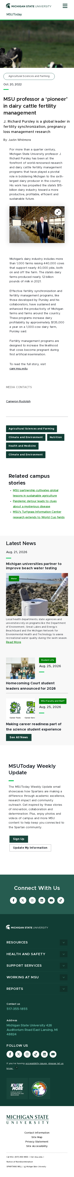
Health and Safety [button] (26, 954)
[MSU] (37, 930)
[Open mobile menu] (65, 6)
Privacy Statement (37, 1142)
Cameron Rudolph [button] (18, 401)
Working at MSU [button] (23, 977)
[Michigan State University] (28, 5)
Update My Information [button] (30, 847)
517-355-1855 (17, 1009)
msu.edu (39, 1157)
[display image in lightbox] (37, 224)
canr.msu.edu (18, 368)
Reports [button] (15, 989)
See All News (19, 737)
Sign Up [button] (18, 839)
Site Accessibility (37, 1146)
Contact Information (37, 1133)
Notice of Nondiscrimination (20, 1162)
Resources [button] (17, 942)
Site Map (36, 1137)
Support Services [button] (24, 965)
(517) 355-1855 (21, 1157)
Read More (13, 642)
